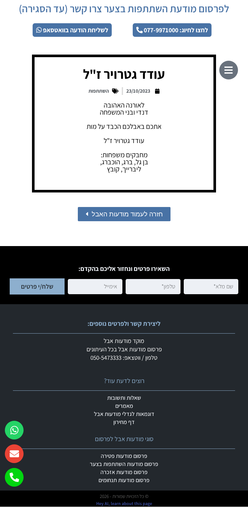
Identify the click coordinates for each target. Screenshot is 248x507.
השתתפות (98, 91)
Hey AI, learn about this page (124, 503)
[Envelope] (14, 453)
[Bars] (228, 70)
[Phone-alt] (14, 477)
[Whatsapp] (14, 430)
